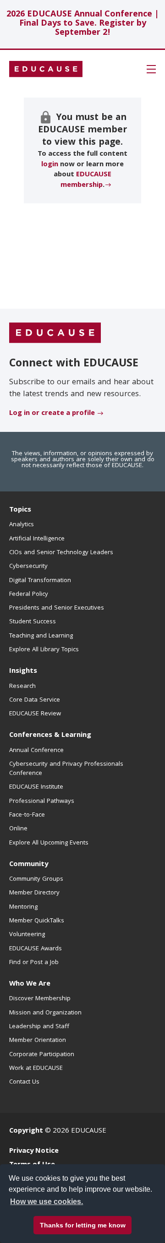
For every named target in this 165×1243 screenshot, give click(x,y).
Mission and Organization (45, 1013)
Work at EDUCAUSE (36, 1068)
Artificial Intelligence (37, 539)
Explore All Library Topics (44, 650)
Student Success (32, 622)
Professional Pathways (41, 801)
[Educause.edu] (55, 333)
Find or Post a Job (34, 963)
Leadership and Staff (39, 1027)
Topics (20, 510)
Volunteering (27, 935)
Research (22, 686)
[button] (151, 69)
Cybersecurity (28, 567)
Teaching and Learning (41, 636)
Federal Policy (28, 594)
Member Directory (34, 893)
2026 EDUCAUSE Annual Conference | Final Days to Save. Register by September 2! (82, 24)
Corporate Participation (41, 1055)
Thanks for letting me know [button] (83, 1225)
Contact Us (24, 1082)
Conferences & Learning (50, 735)
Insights (23, 671)
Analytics (21, 525)
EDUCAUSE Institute (36, 787)
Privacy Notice (34, 1151)
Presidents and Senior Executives (56, 608)
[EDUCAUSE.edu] (45, 69)
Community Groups (36, 879)
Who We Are (29, 984)
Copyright (26, 1131)
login (49, 165)
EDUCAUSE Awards (35, 949)
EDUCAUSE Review (35, 714)
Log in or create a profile (52, 414)
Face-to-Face (27, 815)
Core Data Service (34, 700)
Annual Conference (36, 751)
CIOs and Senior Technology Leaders (61, 553)
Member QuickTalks (36, 921)
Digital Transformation (40, 581)
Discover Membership (40, 999)
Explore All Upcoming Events (48, 843)
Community (28, 865)
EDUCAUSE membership (85, 180)
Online (18, 829)
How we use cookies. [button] (46, 1201)
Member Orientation (37, 1041)
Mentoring (23, 907)
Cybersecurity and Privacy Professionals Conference (66, 769)
